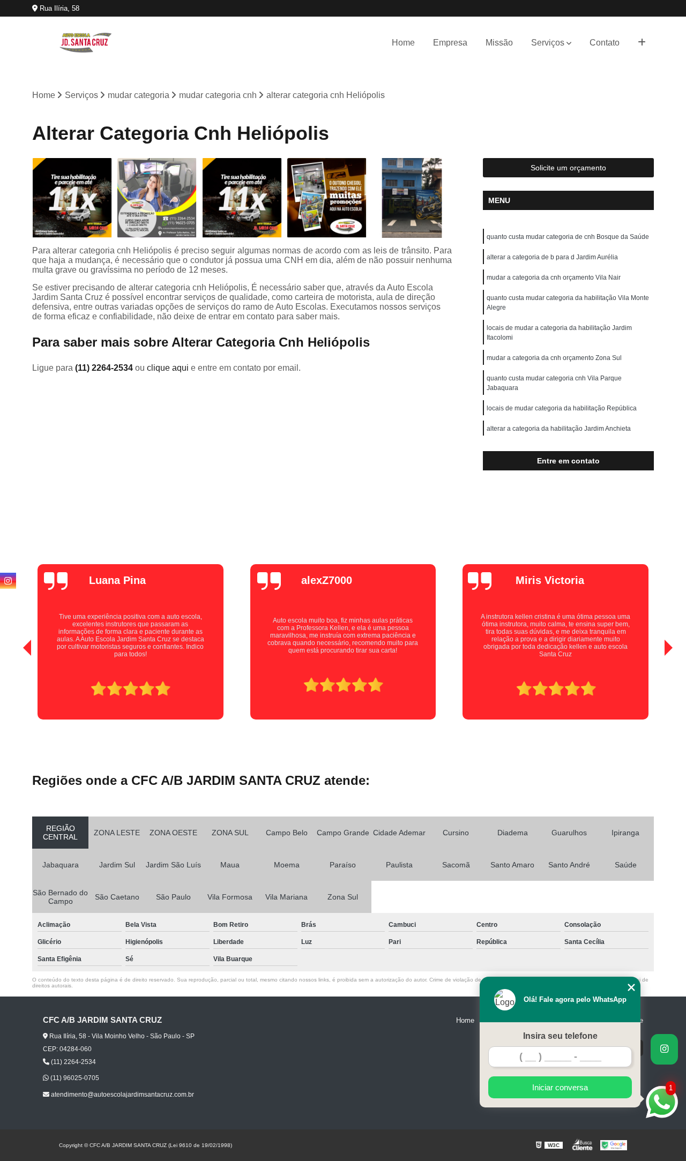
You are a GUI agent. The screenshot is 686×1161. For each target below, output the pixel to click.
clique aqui (168, 367)
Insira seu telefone (560, 1035)
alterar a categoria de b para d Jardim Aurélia (552, 257)
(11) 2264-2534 (105, 367)
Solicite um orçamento (568, 167)
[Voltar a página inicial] (85, 43)
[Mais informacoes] (642, 43)
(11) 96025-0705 (74, 1078)
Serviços (547, 42)
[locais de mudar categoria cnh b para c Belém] (412, 198)
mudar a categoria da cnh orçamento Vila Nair (554, 277)
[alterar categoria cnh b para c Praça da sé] (157, 198)
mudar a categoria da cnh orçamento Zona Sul (554, 358)
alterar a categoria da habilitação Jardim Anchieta (559, 428)
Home (403, 42)
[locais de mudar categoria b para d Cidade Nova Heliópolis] (72, 198)
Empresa (450, 42)
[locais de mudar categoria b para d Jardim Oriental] (242, 198)
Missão (499, 42)
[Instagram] (8, 581)
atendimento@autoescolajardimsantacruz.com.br (121, 1094)
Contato (605, 42)
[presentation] (12, 689)
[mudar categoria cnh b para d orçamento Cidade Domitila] (327, 198)
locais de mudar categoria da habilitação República (562, 408)
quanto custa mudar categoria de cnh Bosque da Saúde (568, 237)
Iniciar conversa (560, 1087)
